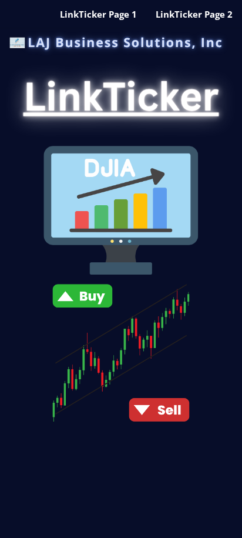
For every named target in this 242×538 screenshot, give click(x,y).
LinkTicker (121, 95)
